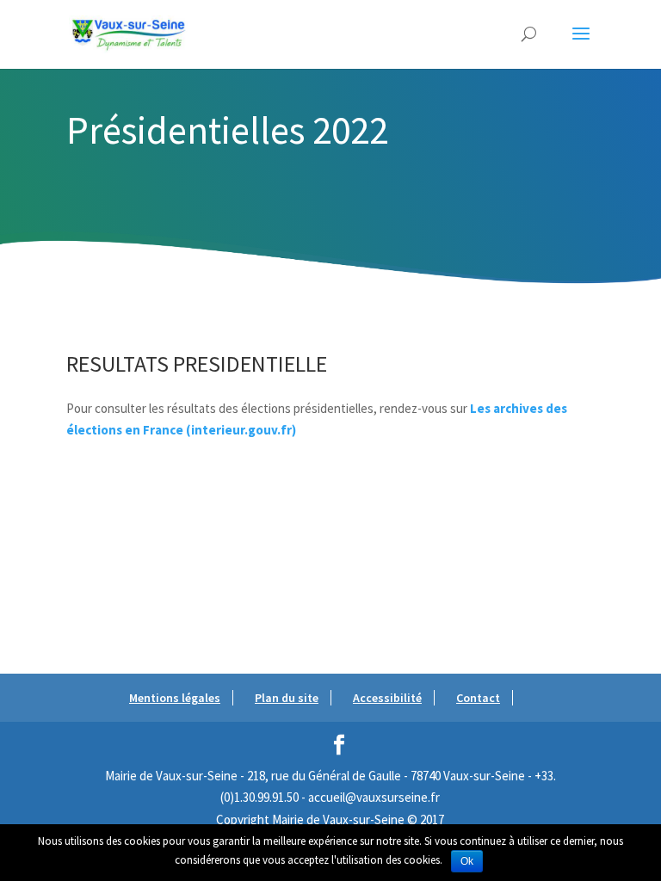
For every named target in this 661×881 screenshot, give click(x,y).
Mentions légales (174, 697)
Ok (466, 861)
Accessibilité (387, 697)
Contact (478, 697)
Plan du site (286, 697)
